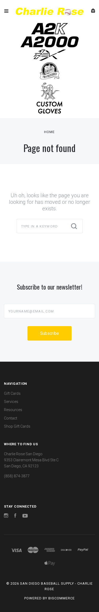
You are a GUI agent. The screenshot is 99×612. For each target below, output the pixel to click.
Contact (10, 418)
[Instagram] (6, 516)
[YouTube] (25, 516)
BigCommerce (61, 598)
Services (11, 401)
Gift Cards (12, 393)
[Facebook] (15, 516)
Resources (13, 410)
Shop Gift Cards (17, 426)
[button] (49, 28)
